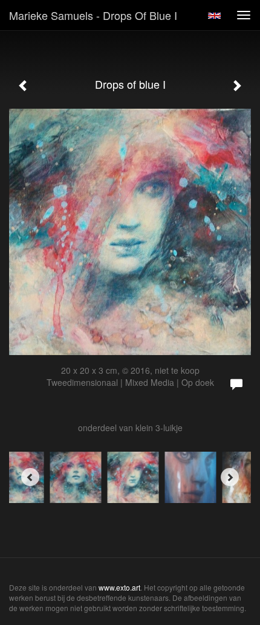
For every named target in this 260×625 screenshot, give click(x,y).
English (214, 15)
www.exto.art (119, 587)
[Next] (230, 477)
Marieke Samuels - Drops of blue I (93, 15)
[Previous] (30, 477)
